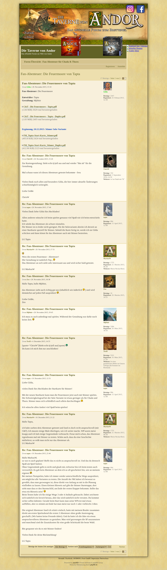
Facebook (68, 558)
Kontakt (61, 558)
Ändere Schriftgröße (123, 61)
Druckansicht (119, 61)
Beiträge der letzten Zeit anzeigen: (41, 546)
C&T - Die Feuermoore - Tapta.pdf (40, 106)
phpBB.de (93, 565)
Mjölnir (29, 312)
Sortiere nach (73, 546)
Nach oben (124, 151)
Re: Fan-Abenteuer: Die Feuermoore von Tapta (48, 155)
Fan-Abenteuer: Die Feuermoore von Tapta (50, 74)
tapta (28, 207)
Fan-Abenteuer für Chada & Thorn (61, 61)
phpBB (75, 563)
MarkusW (30, 249)
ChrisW (29, 159)
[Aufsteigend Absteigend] (103, 546)
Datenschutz (104, 558)
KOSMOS (77, 558)
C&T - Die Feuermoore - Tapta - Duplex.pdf (44, 116)
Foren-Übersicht (32, 61)
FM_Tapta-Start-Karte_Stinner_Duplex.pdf (44, 145)
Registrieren (110, 66)
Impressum (95, 558)
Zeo (28, 279)
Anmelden (121, 66)
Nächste (122, 547)
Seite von (115, 78)
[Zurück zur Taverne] (28, 34)
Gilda (29, 87)
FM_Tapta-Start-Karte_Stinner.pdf (40, 135)
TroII (29, 341)
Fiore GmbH (86, 558)
